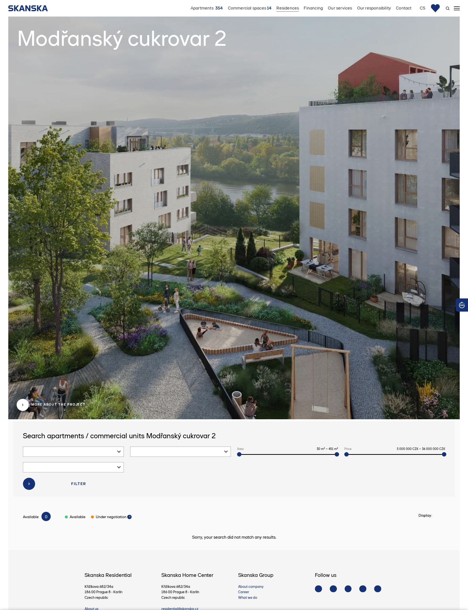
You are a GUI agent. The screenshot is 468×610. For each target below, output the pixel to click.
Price (393, 449)
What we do (247, 597)
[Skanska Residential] (30, 8)
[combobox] (73, 452)
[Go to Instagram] (333, 588)
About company (250, 586)
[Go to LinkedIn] (377, 588)
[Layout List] (436, 515)
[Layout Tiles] (442, 515)
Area (286, 449)
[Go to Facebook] (318, 588)
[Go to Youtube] (348, 588)
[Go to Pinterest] (362, 588)
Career (243, 592)
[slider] (239, 454)
